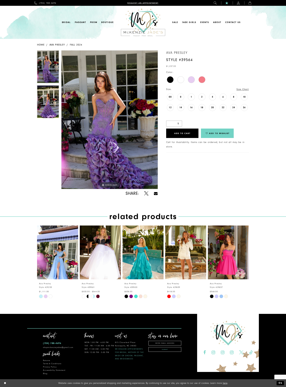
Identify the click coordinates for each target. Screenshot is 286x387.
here (225, 383)
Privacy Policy (50, 367)
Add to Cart (182, 133)
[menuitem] (45, 3)
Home (41, 44)
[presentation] (57, 252)
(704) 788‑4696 (52, 343)
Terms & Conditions (52, 364)
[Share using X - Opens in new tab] (146, 193)
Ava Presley (57, 44)
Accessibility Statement (54, 370)
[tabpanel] (48, 67)
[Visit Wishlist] (227, 3)
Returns (46, 360)
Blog (45, 373)
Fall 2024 (76, 44)
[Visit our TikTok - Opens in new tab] (251, 352)
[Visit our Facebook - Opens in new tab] (204, 352)
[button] (215, 3)
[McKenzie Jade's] (143, 22)
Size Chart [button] (243, 89)
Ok (280, 383)
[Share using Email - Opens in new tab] (156, 193)
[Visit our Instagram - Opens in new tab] (213, 352)
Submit (165, 349)
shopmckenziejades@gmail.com (58, 347)
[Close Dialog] (5, 383)
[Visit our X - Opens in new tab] (241, 352)
